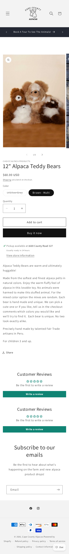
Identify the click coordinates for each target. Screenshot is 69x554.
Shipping (7, 179)
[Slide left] (26, 154)
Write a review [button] (34, 394)
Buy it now (34, 233)
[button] (8, 13)
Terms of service (57, 541)
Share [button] (9, 352)
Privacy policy (39, 541)
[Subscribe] (58, 489)
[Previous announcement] (6, 32)
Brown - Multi (41, 192)
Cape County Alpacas (32, 536)
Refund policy (21, 541)
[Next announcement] (62, 32)
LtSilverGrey (17, 193)
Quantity (7, 201)
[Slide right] (42, 154)
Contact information (46, 546)
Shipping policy (24, 546)
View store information (20, 255)
